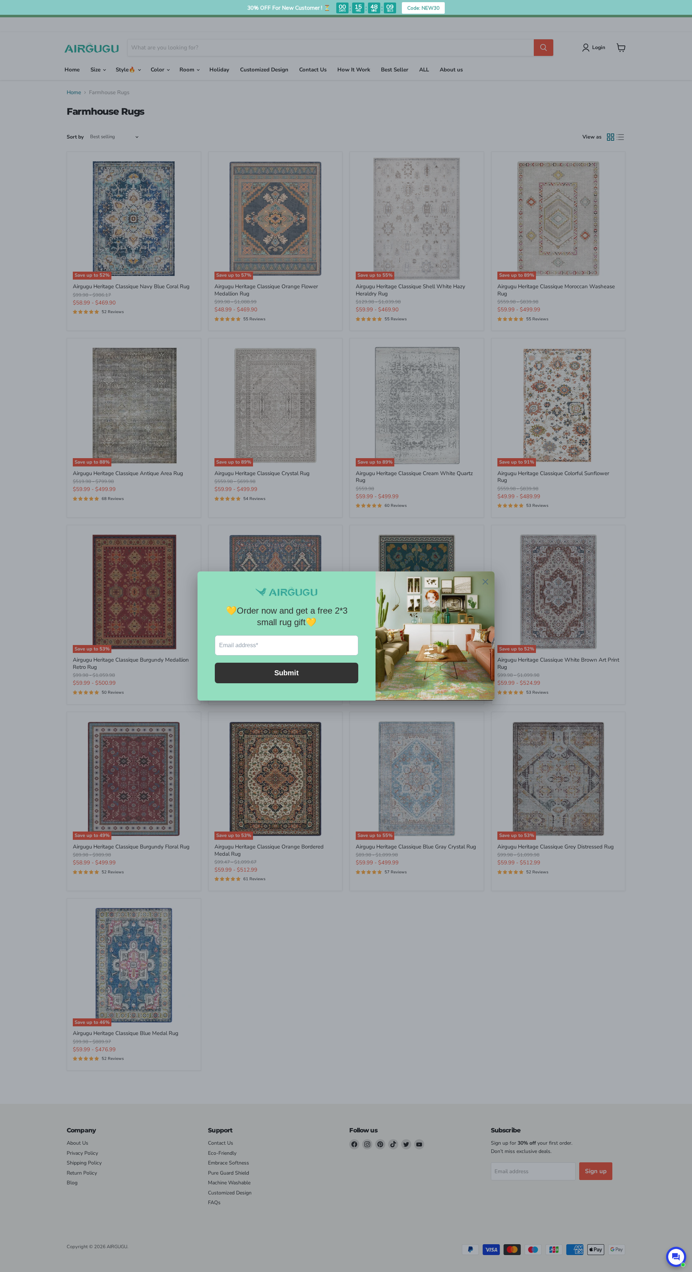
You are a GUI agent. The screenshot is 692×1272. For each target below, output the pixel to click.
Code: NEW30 (423, 8)
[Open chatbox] (676, 1257)
